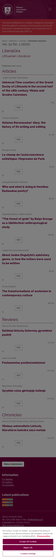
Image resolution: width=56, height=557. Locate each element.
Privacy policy (43, 536)
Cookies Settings (28, 554)
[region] (28, 541)
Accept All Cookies (28, 542)
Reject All (28, 548)
